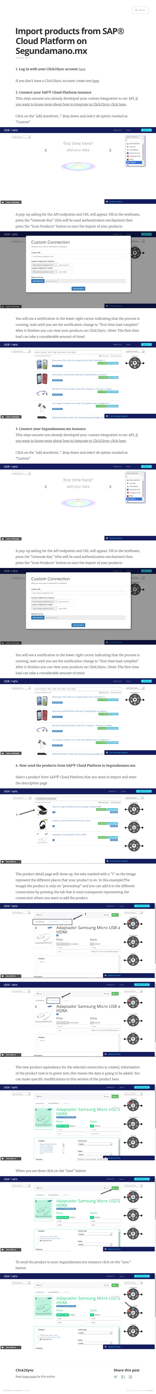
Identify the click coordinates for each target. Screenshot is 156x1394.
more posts (29, 1376)
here (82, 69)
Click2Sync (25, 1370)
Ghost (150, 1390)
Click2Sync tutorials (12, 1390)
